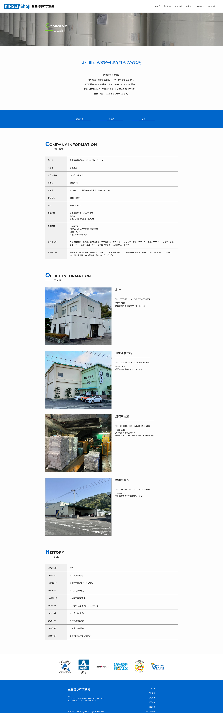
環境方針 (178, 6)
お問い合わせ (213, 6)
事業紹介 (189, 6)
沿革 (143, 118)
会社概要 (167, 6)
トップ (157, 6)
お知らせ (200, 6)
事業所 (111, 118)
